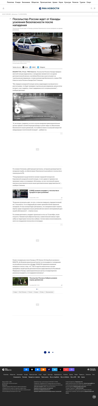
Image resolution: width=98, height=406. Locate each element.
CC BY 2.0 (15, 61)
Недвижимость (58, 374)
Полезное (88, 374)
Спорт (40, 374)
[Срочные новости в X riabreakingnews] (66, 369)
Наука (44, 374)
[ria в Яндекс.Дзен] (32, 369)
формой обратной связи (80, 386)
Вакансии (4, 385)
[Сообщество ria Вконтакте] (37, 369)
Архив (83, 377)
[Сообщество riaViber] (71, 369)
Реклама (24, 377)
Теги (93, 374)
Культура (50, 374)
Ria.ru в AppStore (54, 377)
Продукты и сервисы (34, 377)
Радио (76, 374)
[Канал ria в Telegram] (54, 369)
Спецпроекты (17, 377)
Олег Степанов (22, 292)
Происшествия (49, 292)
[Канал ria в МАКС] (26, 369)
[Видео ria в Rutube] (49, 369)
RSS (79, 377)
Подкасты (81, 374)
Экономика (20, 374)
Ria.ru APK (73, 377)
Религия (65, 374)
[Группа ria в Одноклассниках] (43, 369)
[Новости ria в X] (60, 369)
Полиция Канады (26, 61)
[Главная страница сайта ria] (49, 8)
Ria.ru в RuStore (65, 377)
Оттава (42, 292)
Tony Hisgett (19, 61)
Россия (30, 292)
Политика (5, 374)
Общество (12, 374)
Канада (36, 292)
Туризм (71, 374)
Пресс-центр (44, 377)
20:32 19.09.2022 (6, 14)
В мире (15, 292)
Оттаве (33, 264)
